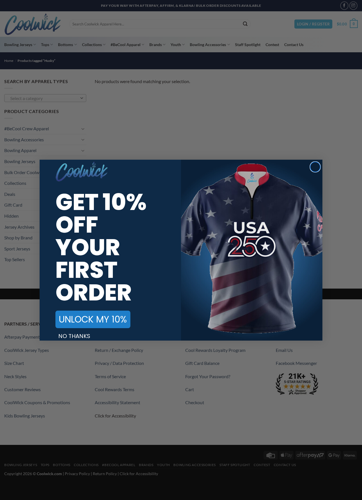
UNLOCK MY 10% (93, 319)
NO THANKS (74, 336)
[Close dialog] (315, 167)
